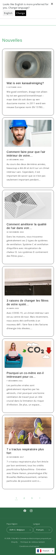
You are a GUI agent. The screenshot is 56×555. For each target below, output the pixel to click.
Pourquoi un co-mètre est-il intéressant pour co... (25, 374)
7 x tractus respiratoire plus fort (25, 451)
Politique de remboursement (33, 542)
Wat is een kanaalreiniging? (25, 83)
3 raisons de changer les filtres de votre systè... (27, 302)
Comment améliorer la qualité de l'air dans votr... (27, 226)
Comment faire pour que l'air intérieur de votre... (26, 153)
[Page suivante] (39, 498)
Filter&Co (15, 538)
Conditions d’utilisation (29, 546)
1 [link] (16, 498)
